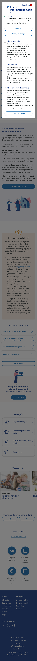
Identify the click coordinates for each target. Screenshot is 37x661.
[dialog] (18, 60)
